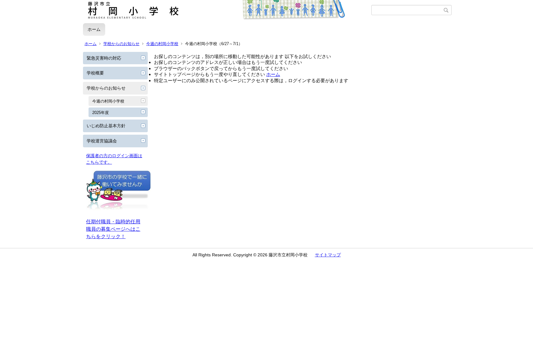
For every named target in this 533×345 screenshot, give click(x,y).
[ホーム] (227, 10)
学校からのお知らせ (121, 43)
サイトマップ (328, 254)
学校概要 (95, 72)
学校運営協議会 (102, 140)
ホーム (94, 29)
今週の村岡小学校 (162, 43)
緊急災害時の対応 (104, 58)
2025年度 (100, 112)
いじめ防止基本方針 (106, 125)
